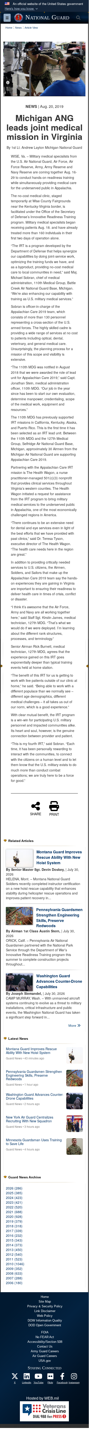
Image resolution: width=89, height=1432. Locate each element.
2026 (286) (14, 1188)
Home (45, 1297)
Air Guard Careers (44, 1356)
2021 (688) (14, 1211)
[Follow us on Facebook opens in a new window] (62, 1377)
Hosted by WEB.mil (42, 1398)
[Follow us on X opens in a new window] (15, 1377)
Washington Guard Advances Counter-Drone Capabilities (59, 981)
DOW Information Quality (45, 1320)
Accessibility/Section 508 (44, 1342)
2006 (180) (14, 1282)
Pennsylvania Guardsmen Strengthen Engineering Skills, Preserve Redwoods (59, 918)
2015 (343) (14, 1240)
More (72, 1025)
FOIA (45, 1332)
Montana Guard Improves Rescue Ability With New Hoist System (59, 857)
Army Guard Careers (45, 1351)
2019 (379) (14, 1221)
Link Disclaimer (44, 1311)
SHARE (35, 813)
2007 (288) (14, 1278)
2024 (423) (14, 1197)
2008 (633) (14, 1273)
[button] (22, 8)
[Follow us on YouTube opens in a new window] (38, 1377)
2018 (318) (14, 1226)
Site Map (45, 1301)
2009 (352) (14, 1268)
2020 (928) (14, 1216)
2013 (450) (14, 1249)
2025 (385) (14, 1192)
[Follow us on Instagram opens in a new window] (74, 1377)
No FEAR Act (45, 1337)
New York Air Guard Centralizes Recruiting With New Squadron (29, 1119)
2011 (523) (14, 1259)
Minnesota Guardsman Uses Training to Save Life (34, 1141)
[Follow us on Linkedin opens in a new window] (27, 1377)
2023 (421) (14, 1202)
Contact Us (45, 1346)
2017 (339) (14, 1230)
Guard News (14, 1058)
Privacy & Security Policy (44, 1306)
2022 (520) (14, 1207)
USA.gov (45, 1360)
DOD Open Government (44, 1325)
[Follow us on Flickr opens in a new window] (50, 1377)
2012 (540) (14, 1254)
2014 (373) (14, 1245)
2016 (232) (14, 1235)
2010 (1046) (15, 1263)
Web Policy (45, 1315)
